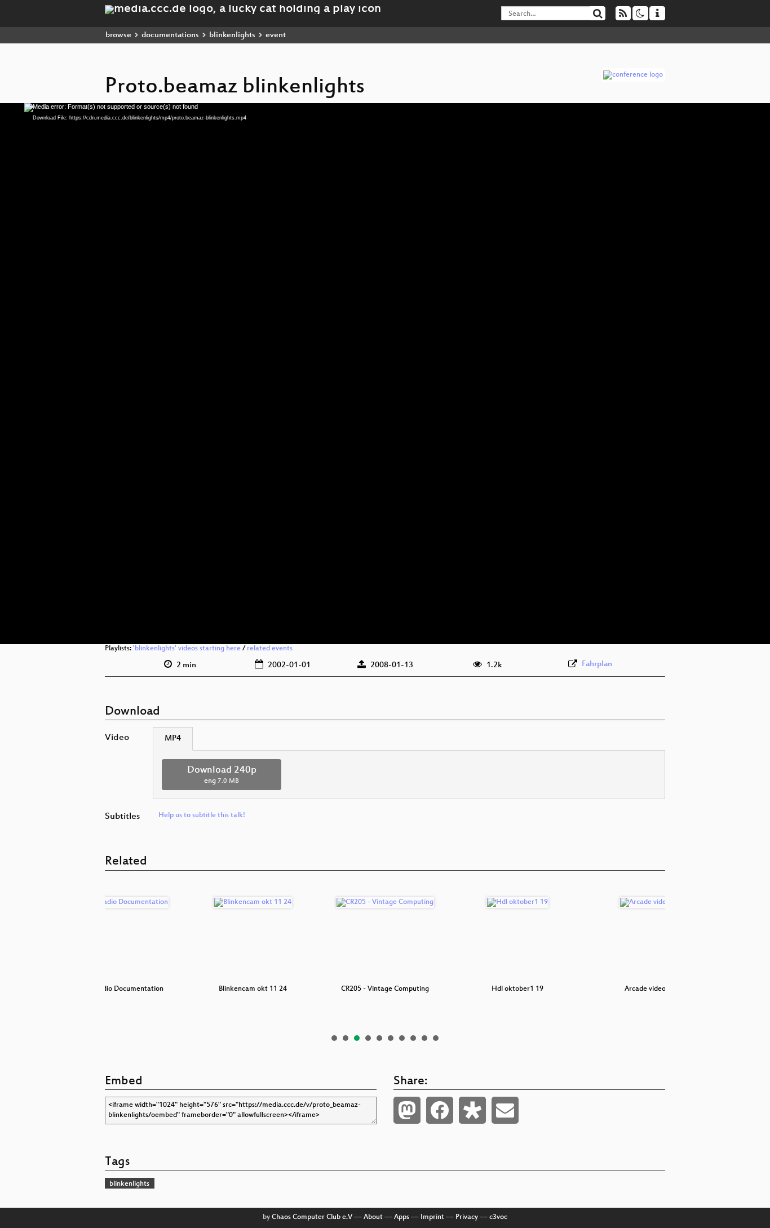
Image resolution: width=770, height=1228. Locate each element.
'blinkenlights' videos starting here (187, 649)
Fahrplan (597, 664)
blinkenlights (232, 35)
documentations (170, 35)
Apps (401, 1217)
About (373, 1217)
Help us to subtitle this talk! (201, 815)
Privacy (466, 1217)
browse (118, 35)
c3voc (498, 1217)
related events (270, 649)
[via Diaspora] (472, 1110)
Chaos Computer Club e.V (312, 1217)
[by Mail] (505, 1110)
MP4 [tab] (173, 738)
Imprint (432, 1217)
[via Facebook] (439, 1110)
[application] (385, 373)
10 (436, 1038)
